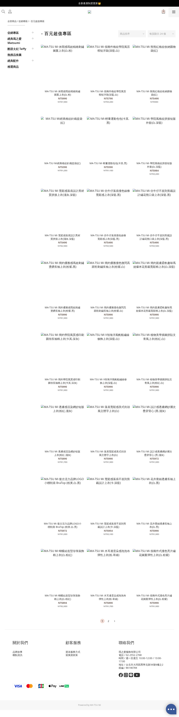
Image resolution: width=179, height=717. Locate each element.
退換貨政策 (72, 655)
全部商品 (12, 21)
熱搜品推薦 (15, 55)
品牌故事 (17, 651)
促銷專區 (23, 21)
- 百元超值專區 (37, 21)
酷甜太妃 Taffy (17, 49)
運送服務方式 (73, 651)
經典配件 (13, 61)
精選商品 (13, 67)
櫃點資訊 (17, 655)
